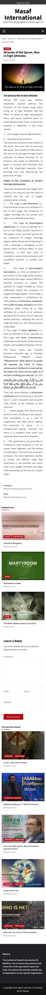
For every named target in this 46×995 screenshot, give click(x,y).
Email (27, 691)
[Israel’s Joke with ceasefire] (23, 745)
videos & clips (19, 756)
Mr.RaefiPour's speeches (13, 798)
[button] (42, 31)
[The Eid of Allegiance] (23, 526)
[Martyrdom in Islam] (23, 566)
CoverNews (37, 987)
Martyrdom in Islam (12, 583)
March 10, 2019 (10, 587)
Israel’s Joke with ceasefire (15, 762)
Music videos (19, 884)
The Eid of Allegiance (13, 543)
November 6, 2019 (11, 547)
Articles (7, 49)
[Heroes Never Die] (23, 873)
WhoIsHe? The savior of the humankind (20, 932)
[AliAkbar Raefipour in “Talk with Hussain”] (23, 787)
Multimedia (8, 756)
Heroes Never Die (11, 890)
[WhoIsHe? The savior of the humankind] (23, 915)
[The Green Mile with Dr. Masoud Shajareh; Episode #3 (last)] (23, 829)
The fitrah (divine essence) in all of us (20, 623)
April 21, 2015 (10, 60)
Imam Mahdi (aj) (18, 537)
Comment (9, 656)
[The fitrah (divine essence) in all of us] (23, 606)
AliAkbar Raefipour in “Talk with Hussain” (22, 804)
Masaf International (23, 14)
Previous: (18, 487)
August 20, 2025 (11, 766)
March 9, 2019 (10, 627)
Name (7, 691)
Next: (15, 496)
